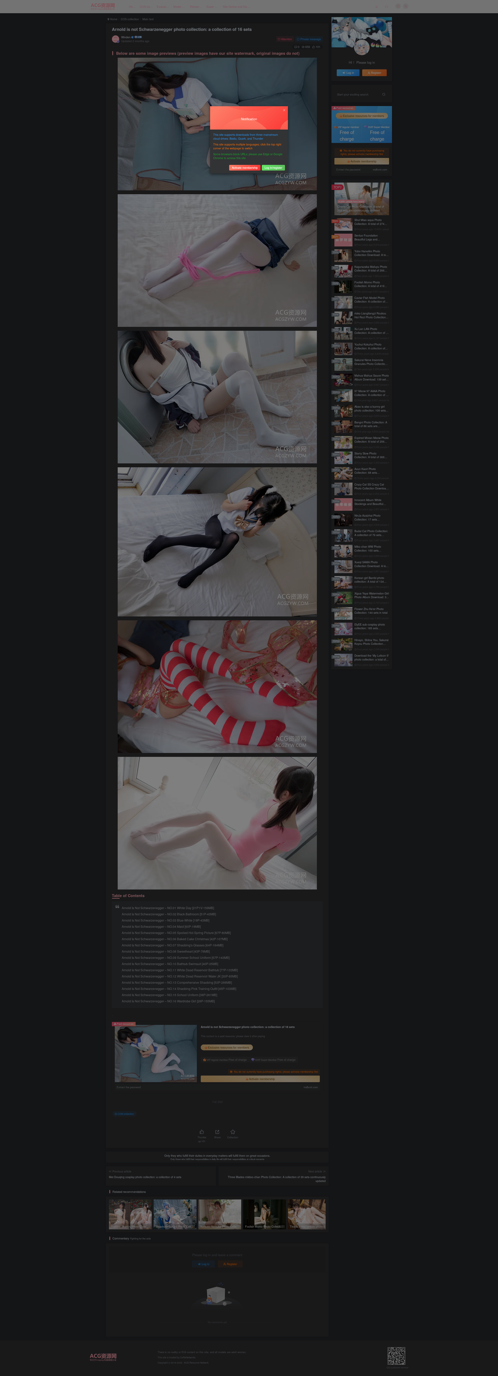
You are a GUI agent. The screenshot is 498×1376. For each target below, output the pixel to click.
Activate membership (245, 168)
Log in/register (273, 168)
